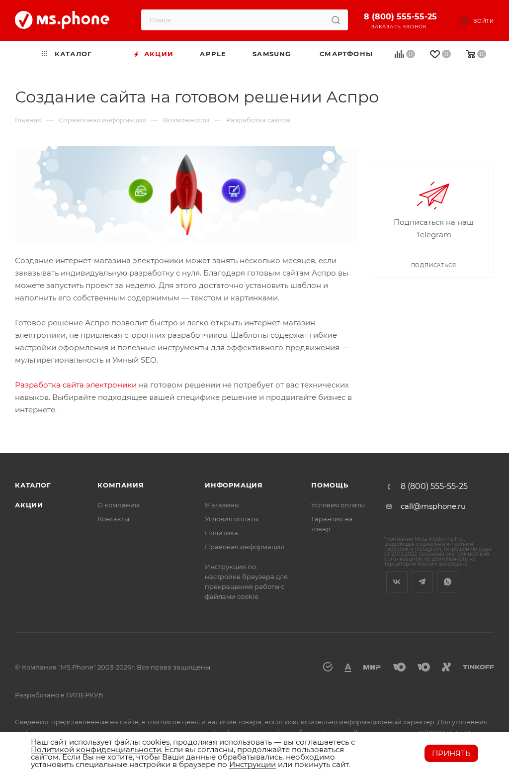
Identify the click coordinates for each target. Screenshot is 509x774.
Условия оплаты (231, 519)
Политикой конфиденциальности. (97, 749)
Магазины (222, 505)
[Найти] (336, 19)
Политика (221, 533)
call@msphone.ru (433, 506)
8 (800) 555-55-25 (400, 16)
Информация (234, 485)
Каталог (33, 485)
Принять (451, 753)
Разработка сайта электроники (76, 384)
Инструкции (252, 764)
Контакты (113, 519)
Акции (29, 505)
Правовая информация (244, 547)
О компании (118, 505)
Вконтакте (397, 581)
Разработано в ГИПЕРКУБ (59, 695)
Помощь (329, 485)
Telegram (422, 581)
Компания (120, 485)
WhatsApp (447, 581)
